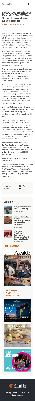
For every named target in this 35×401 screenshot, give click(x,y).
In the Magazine (11, 246)
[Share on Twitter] (24, 186)
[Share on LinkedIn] (20, 189)
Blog (12, 24)
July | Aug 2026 (11, 290)
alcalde (6, 24)
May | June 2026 (11, 293)
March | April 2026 (12, 295)
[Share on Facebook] (20, 186)
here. (14, 161)
